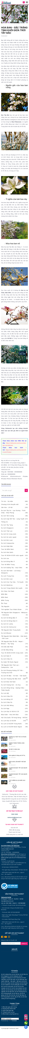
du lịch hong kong (10, 998)
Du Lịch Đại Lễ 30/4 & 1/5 (10, 711)
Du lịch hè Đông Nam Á (9, 621)
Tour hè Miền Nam (7, 549)
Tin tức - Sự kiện (7, 501)
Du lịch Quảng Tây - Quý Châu (11, 567)
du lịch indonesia (17, 977)
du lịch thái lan (15, 974)
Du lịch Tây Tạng (7, 525)
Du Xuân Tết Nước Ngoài (9, 662)
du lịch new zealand (17, 988)
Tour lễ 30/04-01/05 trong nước (12, 653)
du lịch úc (8, 988)
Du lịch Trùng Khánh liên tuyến (11, 588)
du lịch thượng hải (20, 991)
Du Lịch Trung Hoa (7, 576)
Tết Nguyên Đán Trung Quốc (11, 630)
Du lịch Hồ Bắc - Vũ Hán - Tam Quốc (14, 675)
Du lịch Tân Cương (7, 516)
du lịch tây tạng (20, 995)
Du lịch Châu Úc (6, 659)
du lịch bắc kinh (10, 991)
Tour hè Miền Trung (8, 564)
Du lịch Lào (5, 558)
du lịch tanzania (18, 990)
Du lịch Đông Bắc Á (8, 561)
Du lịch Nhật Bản (7, 546)
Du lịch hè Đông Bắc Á (9, 618)
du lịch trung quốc (8, 986)
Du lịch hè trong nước (8, 534)
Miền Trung (5, 600)
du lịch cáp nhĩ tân (15, 997)
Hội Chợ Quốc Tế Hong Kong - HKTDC (14, 717)
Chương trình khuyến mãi (10, 504)
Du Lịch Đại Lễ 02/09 (8, 720)
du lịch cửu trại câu (10, 995)
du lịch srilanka (15, 983)
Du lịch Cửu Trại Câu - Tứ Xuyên (12, 582)
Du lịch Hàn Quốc (7, 552)
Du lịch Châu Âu (6, 702)
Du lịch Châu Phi (7, 696)
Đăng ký (24, 943)
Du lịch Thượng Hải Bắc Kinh (11, 679)
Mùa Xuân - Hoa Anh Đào (10, 714)
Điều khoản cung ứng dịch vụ (10, 1014)
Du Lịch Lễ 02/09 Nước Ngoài (11, 726)
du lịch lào (23, 974)
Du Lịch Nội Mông (7, 705)
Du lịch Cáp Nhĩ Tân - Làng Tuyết (12, 519)
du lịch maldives (5, 984)
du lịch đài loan (20, 979)
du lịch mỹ (17, 986)
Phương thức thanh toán (9, 1008)
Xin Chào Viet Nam (7, 591)
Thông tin (4, 522)
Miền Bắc (4, 594)
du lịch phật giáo (15, 984)
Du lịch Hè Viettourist (8, 627)
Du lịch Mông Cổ (7, 699)
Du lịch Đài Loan (7, 540)
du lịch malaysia (14, 976)
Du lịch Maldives (7, 585)
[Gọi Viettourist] (26, 1023)
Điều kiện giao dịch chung (10, 1007)
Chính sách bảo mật (8, 1010)
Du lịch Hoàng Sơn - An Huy (11, 685)
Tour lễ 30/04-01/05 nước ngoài (12, 555)
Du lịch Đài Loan (7, 579)
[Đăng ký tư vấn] (26, 1017)
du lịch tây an (15, 993)
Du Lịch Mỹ (5, 693)
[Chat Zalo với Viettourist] (26, 1027)
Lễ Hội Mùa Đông (7, 650)
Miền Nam (4, 597)
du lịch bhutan (23, 983)
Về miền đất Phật (7, 647)
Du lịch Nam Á (6, 656)
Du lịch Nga (5, 708)
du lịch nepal (6, 983)
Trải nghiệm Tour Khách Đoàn (11, 609)
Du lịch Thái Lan (6, 531)
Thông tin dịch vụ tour (9, 1012)
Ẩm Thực (4, 603)
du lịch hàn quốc (10, 979)
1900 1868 (14, 814)
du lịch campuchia (6, 974)
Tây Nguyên (5, 606)
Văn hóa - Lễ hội (7, 507)
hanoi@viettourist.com (7, 901)
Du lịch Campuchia (7, 543)
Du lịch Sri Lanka (7, 624)
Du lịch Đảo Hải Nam (8, 682)
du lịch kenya (9, 990)
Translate (14, 1020)
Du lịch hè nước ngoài (8, 537)
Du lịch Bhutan (6, 633)
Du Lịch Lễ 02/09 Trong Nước (11, 723)
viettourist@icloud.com (14, 817)
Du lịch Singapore (7, 528)
